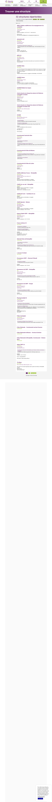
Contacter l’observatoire (44, 5)
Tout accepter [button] (40, 798)
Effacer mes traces (43, 2)
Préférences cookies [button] (41, 796)
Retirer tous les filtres (19, 20)
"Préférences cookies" (43, 794)
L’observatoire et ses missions (8, 5)
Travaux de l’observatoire (23, 5)
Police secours (29, 1)
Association (35, 19)
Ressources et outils (30, 5)
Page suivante (33, 373)
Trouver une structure (36, 2)
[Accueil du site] (9, 2)
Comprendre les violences (15, 5)
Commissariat (42, 19)
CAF (38, 19)
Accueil (6, 8)
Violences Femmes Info (22, 1)
